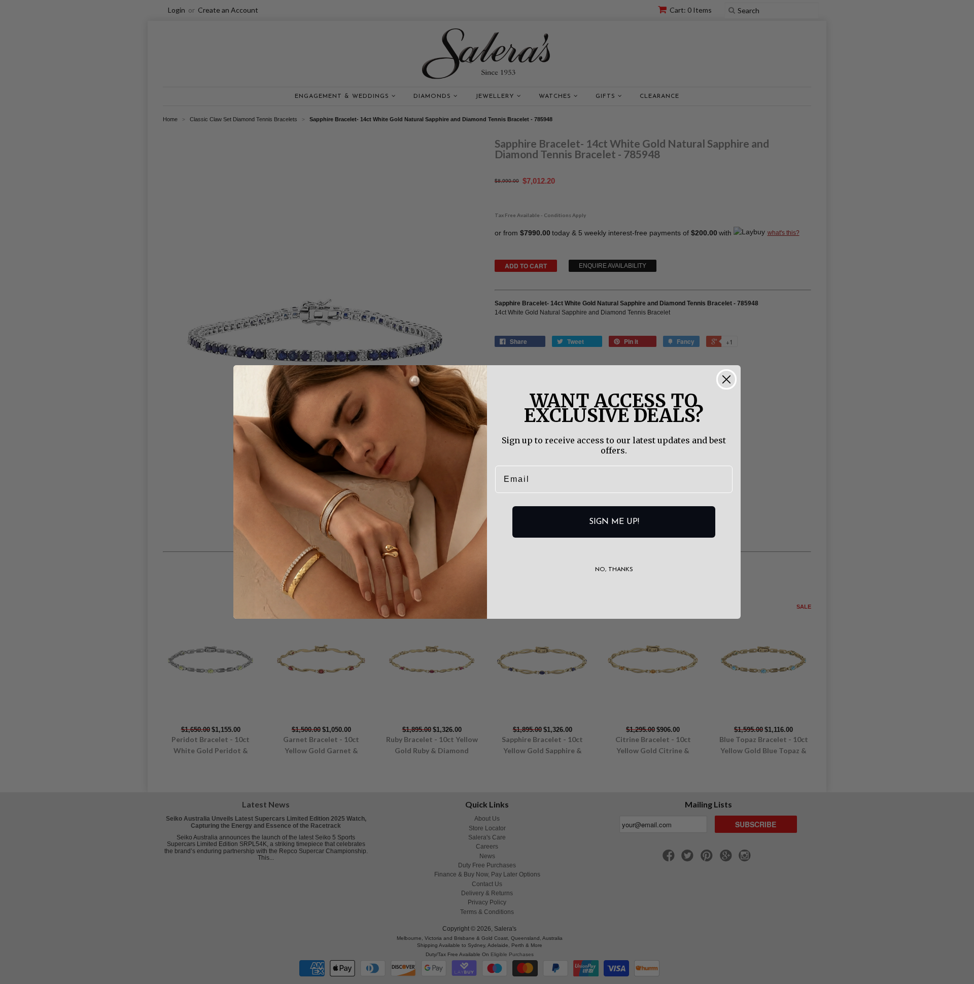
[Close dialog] (726, 379)
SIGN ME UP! (614, 522)
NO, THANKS (614, 570)
